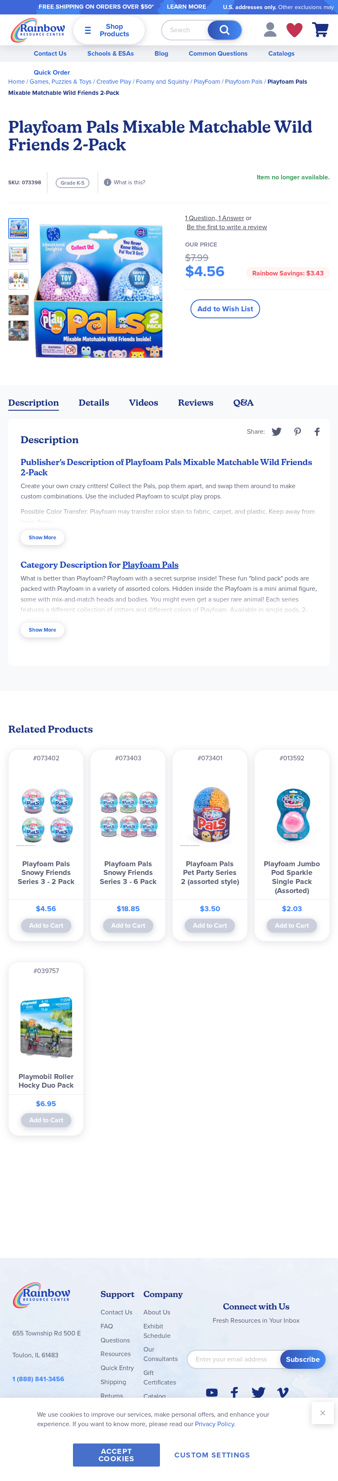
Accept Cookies (116, 1455)
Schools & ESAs (110, 53)
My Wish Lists (294, 30)
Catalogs (281, 53)
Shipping (113, 1382)
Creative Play (113, 81)
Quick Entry (117, 1368)
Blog (161, 53)
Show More (42, 537)
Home (16, 81)
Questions (115, 1340)
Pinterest (297, 432)
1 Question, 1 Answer (214, 218)
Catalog (154, 1396)
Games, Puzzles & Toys (61, 81)
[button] (270, 29)
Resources (116, 1354)
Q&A (243, 402)
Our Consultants (160, 1354)
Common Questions (218, 53)
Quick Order (52, 72)
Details (94, 402)
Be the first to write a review (227, 226)
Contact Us (50, 53)
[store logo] (38, 29)
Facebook (317, 432)
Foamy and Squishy (162, 81)
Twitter (277, 432)
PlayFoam (207, 81)
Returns (112, 1396)
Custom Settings (212, 1455)
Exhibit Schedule (157, 1330)
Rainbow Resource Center (41, 1297)
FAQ (107, 1326)
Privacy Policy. (215, 1424)
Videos (143, 402)
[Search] (225, 30)
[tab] (33, 404)
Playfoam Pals (244, 81)
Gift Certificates (159, 1377)
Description (33, 402)
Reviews (196, 402)
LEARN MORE (186, 6)
